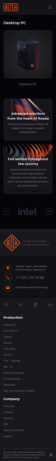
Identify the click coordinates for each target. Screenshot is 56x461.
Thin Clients (9, 348)
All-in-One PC (10, 330)
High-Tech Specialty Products (19, 390)
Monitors (8, 342)
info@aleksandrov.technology (32, 287)
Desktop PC (9, 324)
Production (9, 406)
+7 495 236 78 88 (30, 277)
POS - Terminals (11, 360)
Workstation (9, 384)
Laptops (7, 336)
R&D (5, 424)
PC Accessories (11, 378)
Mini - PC (8, 366)
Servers (7, 354)
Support (7, 436)
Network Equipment (13, 372)
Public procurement (13, 430)
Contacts (8, 412)
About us (8, 418)
